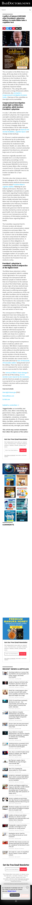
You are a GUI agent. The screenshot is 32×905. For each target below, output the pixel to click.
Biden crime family (18, 411)
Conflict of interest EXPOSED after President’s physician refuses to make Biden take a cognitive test (18, 683)
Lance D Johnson (15, 25)
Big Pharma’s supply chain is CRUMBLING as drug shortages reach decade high (17, 762)
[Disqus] (16, 549)
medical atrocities (20, 421)
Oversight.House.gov (9, 392)
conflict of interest (8, 415)
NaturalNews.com (8, 396)
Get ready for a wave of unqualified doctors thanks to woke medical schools (19, 853)
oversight (17, 425)
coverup (5, 419)
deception (12, 419)
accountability (17, 408)
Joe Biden (10, 421)
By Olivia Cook (18, 821)
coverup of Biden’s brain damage (16, 373)
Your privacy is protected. (9, 455)
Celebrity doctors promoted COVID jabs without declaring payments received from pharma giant (19, 745)
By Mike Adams (18, 795)
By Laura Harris (18, 720)
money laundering (22, 423)
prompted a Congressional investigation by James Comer (14, 95)
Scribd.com (6, 399)
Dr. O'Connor (20, 419)
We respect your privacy (23, 878)
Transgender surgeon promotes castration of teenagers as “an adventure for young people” (18, 826)
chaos (13, 413)
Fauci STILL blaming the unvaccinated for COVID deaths (17, 769)
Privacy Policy (12, 891)
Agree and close (15, 895)
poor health (25, 425)
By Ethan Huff (18, 678)
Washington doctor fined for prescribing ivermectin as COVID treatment (18, 835)
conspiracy (15, 417)
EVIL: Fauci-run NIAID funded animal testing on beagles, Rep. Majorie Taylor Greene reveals (19, 753)
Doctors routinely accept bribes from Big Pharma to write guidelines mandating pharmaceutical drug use (19, 800)
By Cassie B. (17, 708)
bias (9, 411)
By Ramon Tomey (19, 812)
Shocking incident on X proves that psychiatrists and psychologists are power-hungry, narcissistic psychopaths (19, 674)
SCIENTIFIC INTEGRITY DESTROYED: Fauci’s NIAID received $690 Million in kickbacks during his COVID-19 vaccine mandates (19, 778)
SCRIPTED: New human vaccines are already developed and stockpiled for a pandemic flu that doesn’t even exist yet (19, 844)
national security (7, 425)
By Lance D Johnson (19, 687)
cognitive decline (21, 413)
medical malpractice (9, 423)
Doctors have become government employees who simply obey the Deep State (18, 725)
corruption (22, 417)
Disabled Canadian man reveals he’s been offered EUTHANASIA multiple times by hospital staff (19, 808)
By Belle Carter (18, 757)
